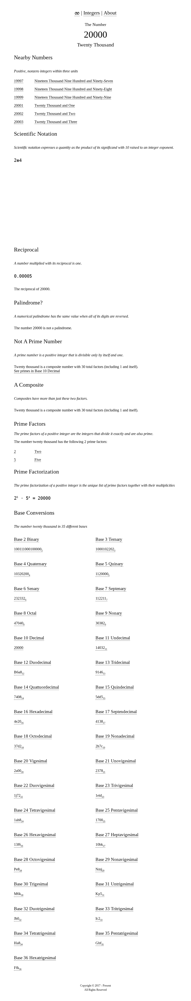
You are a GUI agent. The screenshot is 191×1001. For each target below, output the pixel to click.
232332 (20, 598)
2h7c (100, 746)
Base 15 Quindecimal (115, 687)
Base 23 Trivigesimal (114, 785)
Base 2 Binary (26, 539)
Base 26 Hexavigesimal (35, 834)
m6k (18, 894)
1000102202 (105, 549)
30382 (101, 623)
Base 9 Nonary (109, 613)
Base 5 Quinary (109, 563)
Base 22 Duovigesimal (34, 785)
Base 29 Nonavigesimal (117, 859)
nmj (100, 869)
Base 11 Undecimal (113, 637)
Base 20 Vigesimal (30, 760)
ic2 (99, 918)
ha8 (18, 943)
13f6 (18, 844)
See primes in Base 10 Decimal (37, 371)
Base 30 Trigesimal (31, 883)
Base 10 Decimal (29, 637)
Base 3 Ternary (109, 539)
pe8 (18, 869)
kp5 (100, 894)
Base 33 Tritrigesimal (114, 908)
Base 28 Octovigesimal (34, 859)
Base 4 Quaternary (30, 563)
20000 (18, 648)
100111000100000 (28, 549)
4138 (100, 721)
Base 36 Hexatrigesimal (35, 957)
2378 (100, 771)
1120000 (102, 574)
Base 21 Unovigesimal (116, 760)
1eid (100, 795)
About (110, 13)
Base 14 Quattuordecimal (36, 687)
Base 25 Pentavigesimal (117, 810)
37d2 (19, 746)
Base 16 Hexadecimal (33, 711)
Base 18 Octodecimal (33, 736)
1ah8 (19, 820)
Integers (91, 13)
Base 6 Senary (26, 588)
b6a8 (19, 672)
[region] (95, 204)
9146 (100, 672)
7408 (19, 697)
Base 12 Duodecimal (32, 662)
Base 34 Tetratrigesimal (34, 933)
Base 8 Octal (25, 613)
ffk (17, 968)
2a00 (19, 771)
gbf (100, 943)
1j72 (18, 795)
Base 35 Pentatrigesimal (117, 933)
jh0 (17, 918)
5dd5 (100, 697)
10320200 (22, 574)
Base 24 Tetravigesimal (34, 810)
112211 (101, 598)
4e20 (19, 721)
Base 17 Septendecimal (116, 711)
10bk (100, 844)
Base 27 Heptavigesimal (117, 834)
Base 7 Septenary (111, 588)
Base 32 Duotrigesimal (34, 908)
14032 (101, 648)
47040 (19, 623)
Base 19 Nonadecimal (115, 736)
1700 (100, 820)
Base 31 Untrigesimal (115, 883)
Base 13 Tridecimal (113, 662)
